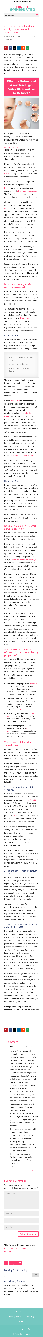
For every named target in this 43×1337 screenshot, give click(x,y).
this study (34, 683)
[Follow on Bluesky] (20, 1263)
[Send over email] (27, 48)
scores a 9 (15, 400)
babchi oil (8, 173)
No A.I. (21, 1321)
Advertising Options (14, 1317)
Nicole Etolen (10, 36)
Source (20, 709)
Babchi (7, 188)
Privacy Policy (29, 1317)
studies (7, 208)
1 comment (8, 40)
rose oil (16, 815)
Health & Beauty (31, 36)
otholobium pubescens (27, 191)
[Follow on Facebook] (6, 1263)
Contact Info (24, 1312)
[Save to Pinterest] (6, 48)
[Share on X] (14, 48)
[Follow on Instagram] (16, 1263)
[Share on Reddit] (23, 48)
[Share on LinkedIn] (19, 48)
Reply (34, 1171)
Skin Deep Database (27, 318)
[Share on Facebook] (10, 48)
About (15, 1312)
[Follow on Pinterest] (11, 1263)
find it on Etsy (32, 800)
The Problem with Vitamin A (21, 455)
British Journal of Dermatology (23, 559)
